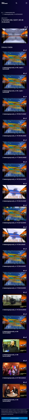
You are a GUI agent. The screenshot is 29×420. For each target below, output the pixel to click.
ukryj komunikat (14, 418)
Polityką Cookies (16, 411)
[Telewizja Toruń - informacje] (4, 3)
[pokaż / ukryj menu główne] (26, 3)
